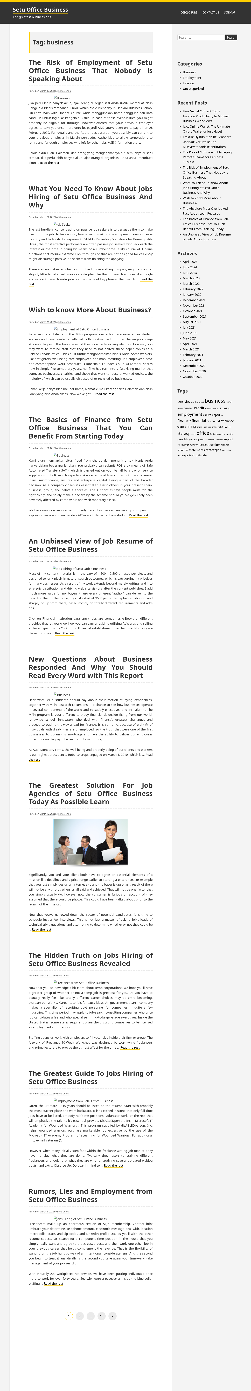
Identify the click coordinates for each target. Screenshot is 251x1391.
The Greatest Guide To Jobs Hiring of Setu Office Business (91, 1077)
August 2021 (192, 322)
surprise (226, 450)
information (202, 427)
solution (182, 450)
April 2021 (190, 344)
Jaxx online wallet (215, 427)
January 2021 (192, 360)
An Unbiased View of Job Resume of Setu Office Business (91, 545)
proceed (193, 439)
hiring (191, 426)
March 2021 (191, 349)
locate (193, 434)
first (209, 421)
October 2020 (192, 377)
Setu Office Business (40, 9)
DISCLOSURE (189, 12)
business (215, 400)
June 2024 (190, 267)
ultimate (201, 455)
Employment (192, 78)
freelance (227, 421)
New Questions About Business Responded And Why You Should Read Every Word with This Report (91, 667)
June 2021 (190, 333)
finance (184, 420)
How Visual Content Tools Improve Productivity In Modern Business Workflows (206, 116)
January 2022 (192, 294)
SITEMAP (230, 12)
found (216, 421)
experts (217, 414)
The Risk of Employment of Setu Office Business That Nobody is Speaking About (91, 70)
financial (199, 420)
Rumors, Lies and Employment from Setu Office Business (91, 1195)
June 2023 (190, 273)
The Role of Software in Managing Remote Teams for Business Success (207, 157)
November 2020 (194, 371)
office (203, 433)
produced (202, 440)
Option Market (216, 434)
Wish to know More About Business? (90, 309)
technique (182, 455)
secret (204, 444)
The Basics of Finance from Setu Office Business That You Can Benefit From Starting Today (91, 428)
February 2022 (193, 289)
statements (197, 450)
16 (103, 1317)
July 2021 (189, 327)
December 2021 (194, 300)
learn (227, 426)
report (228, 439)
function (181, 426)
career (188, 408)
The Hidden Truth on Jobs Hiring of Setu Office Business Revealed (91, 959)
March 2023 (191, 278)
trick (192, 455)
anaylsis (194, 402)
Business (189, 72)
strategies (213, 450)
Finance (188, 83)
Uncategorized (193, 89)
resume (183, 444)
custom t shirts (211, 408)
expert (207, 414)
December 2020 (194, 366)
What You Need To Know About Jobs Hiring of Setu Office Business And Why (91, 197)
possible (182, 439)
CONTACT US (211, 12)
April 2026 (190, 262)
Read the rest (49, 163)
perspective (228, 434)
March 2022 (191, 284)
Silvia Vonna (64, 90)
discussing (224, 408)
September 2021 (194, 316)
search (194, 445)
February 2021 (193, 355)
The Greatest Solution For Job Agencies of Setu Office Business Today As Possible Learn (91, 793)
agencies (183, 401)
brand (201, 402)
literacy (183, 433)
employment (189, 414)
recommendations (215, 440)
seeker (215, 444)
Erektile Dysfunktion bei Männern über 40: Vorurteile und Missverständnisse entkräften (207, 142)
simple (225, 445)
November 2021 (194, 305)
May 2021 (190, 338)
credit (199, 407)
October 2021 (192, 311)
